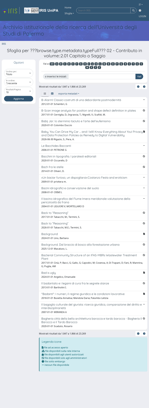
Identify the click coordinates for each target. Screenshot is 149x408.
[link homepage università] (41, 10)
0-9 (52, 64)
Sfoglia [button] (68, 13)
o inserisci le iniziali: (55, 76)
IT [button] (140, 4)
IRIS (4, 43)
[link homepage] (10, 10)
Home (68, 7)
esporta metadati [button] (67, 93)
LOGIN (142, 16)
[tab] (45, 94)
